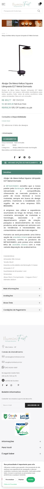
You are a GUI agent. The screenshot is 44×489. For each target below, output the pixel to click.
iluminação (19, 188)
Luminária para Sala (17, 150)
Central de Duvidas (12, 381)
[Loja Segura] (16, 419)
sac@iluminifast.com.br (13, 362)
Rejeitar (21, 479)
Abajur (15, 148)
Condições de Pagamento (14, 310)
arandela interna (20, 237)
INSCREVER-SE (33, 405)
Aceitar (30, 479)
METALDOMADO (12, 186)
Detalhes (7, 172)
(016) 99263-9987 (11, 368)
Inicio (3, 33)
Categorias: (6, 148)
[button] (20, 75)
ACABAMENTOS (9, 139)
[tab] (22, 172)
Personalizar (10, 479)
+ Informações (7, 133)
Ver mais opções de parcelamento (23, 162)
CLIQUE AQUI (6, 121)
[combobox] (22, 11)
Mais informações (11, 288)
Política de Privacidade (10, 484)
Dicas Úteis (8, 303)
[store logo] (22, 4)
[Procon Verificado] (22, 429)
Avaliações (8, 296)
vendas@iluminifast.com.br (15, 357)
